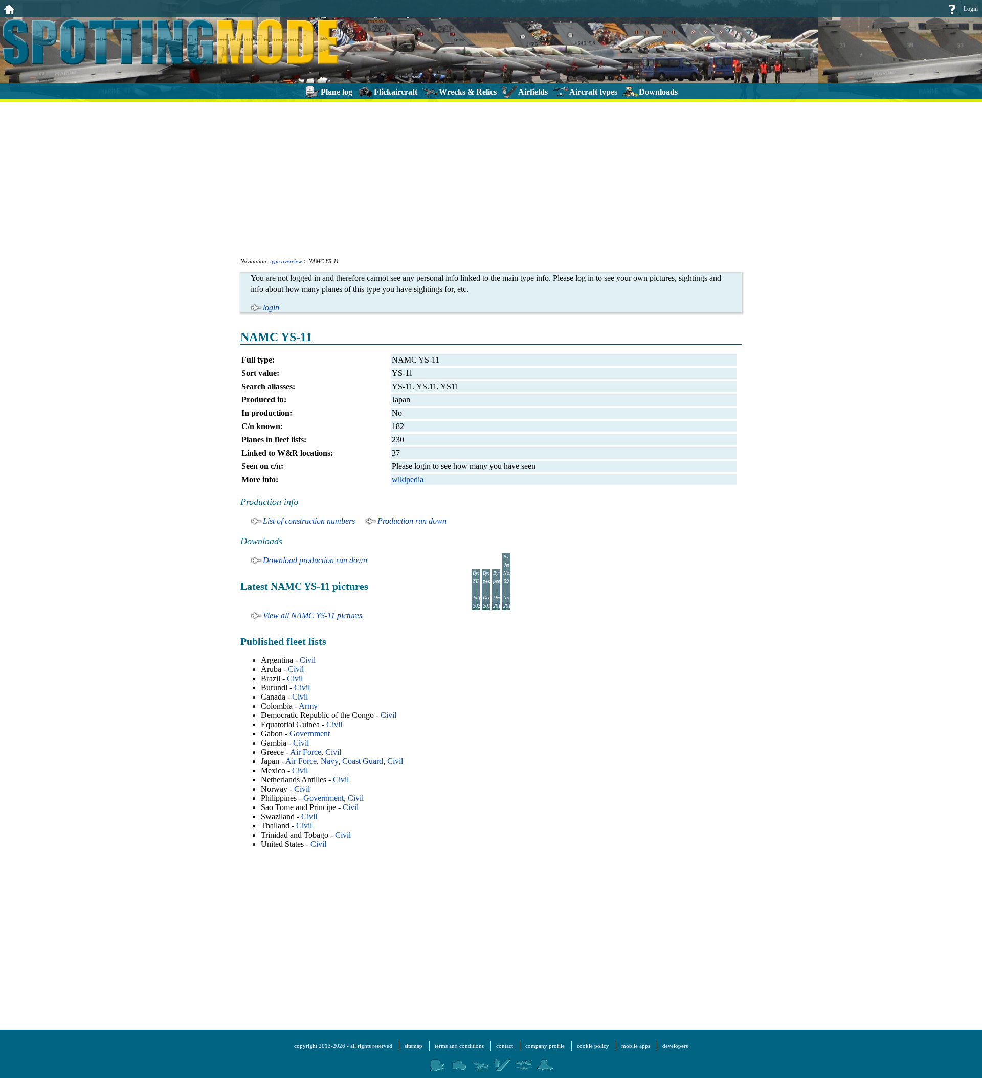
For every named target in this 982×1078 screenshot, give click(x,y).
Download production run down (315, 560)
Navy (329, 761)
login (271, 307)
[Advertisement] (491, 179)
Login (971, 8)
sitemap (413, 1046)
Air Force (305, 752)
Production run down (412, 520)
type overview (286, 261)
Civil (308, 660)
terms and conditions (459, 1046)
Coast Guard (362, 761)
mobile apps (635, 1046)
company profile (545, 1046)
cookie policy (593, 1046)
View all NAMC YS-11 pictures (312, 615)
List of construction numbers (309, 520)
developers (675, 1046)
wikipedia (407, 479)
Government (309, 733)
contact (504, 1046)
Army (308, 706)
